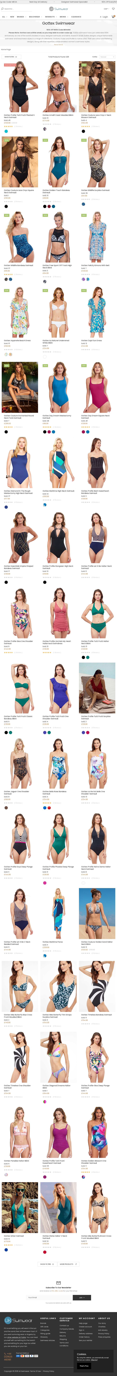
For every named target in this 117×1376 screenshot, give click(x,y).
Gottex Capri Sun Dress (91, 340)
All (3, 17)
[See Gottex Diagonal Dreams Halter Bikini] (58, 1057)
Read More (58, 44)
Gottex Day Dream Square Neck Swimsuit (95, 416)
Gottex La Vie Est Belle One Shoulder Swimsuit (93, 792)
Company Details (67, 1329)
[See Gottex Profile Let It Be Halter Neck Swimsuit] (97, 537)
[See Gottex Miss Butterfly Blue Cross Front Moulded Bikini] (20, 986)
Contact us (64, 1325)
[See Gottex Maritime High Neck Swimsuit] (58, 462)
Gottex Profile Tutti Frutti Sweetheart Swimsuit (53, 1161)
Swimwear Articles (47, 1340)
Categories (44, 1330)
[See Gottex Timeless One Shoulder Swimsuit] (20, 1057)
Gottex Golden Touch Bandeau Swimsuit (56, 191)
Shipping (63, 1339)
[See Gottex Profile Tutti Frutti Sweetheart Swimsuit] (58, 1132)
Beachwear (34, 17)
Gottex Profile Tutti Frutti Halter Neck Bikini (95, 642)
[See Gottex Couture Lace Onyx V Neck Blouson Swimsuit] (97, 86)
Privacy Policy (103, 1333)
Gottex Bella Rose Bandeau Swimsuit (54, 792)
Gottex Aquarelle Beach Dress (17, 340)
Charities (101, 1327)
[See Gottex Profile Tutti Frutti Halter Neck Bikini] (97, 612)
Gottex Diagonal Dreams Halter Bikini (56, 1086)
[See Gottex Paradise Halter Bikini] (20, 1132)
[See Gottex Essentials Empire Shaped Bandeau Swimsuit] (20, 537)
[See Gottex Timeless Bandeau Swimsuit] (97, 986)
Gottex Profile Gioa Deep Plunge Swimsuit (95, 1086)
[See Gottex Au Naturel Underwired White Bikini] (58, 312)
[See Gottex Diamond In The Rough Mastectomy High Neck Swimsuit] (20, 462)
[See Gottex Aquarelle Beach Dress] (20, 312)
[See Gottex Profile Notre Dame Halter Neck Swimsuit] (97, 838)
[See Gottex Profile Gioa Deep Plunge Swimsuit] (97, 1057)
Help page (83, 1323)
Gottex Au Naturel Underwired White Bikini (56, 341)
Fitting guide (45, 1333)
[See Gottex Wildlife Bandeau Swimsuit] (20, 237)
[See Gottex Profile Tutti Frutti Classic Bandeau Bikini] (20, 688)
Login (105, 16)
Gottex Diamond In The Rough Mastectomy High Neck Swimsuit (18, 492)
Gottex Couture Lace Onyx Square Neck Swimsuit (19, 191)
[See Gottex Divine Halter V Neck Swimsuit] (58, 1207)
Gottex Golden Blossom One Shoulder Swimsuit (93, 1161)
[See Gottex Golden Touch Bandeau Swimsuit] (58, 161)
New (12, 17)
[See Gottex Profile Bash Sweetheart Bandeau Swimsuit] (97, 462)
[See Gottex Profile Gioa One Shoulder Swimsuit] (20, 612)
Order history (84, 1337)
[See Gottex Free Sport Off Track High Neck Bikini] (58, 237)
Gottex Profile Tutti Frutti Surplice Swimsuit (95, 717)
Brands (20, 17)
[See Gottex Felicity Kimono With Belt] (97, 237)
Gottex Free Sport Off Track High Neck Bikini (57, 266)
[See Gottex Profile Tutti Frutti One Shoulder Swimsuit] (58, 688)
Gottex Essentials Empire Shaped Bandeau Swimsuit (18, 567)
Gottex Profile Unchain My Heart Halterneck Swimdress (57, 642)
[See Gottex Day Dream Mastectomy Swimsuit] (58, 387)
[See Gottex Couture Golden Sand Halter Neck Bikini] (97, 913)
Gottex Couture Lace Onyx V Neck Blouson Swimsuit (96, 116)
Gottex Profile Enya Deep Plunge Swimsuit (18, 867)
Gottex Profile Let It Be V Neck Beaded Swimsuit (17, 943)
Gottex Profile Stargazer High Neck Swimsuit (58, 567)
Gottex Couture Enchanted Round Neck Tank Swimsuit (19, 416)
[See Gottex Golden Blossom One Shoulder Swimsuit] (97, 1132)
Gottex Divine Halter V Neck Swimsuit (55, 1237)
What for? (94, 1360)
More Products (66, 1264)
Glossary (44, 1337)
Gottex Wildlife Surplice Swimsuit (95, 190)
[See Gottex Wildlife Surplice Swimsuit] (97, 161)
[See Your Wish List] (114, 9)
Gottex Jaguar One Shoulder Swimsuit (16, 792)
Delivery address (86, 1333)
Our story (102, 1323)
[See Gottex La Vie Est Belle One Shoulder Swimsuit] (97, 763)
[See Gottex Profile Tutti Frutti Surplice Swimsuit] (97, 688)
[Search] (1, 8)
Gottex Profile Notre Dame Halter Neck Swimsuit (96, 867)
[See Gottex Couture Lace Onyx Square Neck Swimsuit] (20, 161)
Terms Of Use (35, 1371)
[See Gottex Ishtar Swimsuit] (20, 1207)
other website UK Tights (16, 1337)
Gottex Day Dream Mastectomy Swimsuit (57, 416)
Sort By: (94, 57)
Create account (85, 1327)
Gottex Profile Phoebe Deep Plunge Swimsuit (58, 867)
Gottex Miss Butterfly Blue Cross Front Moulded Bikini (18, 1015)
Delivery (63, 1332)
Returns (63, 1336)
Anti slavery (103, 1330)
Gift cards (44, 1327)
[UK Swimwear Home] (59, 9)
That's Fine (84, 1366)
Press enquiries (104, 1337)
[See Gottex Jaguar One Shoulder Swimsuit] (20, 763)
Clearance (76, 17)
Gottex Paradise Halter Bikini (16, 1160)
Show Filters (9, 57)
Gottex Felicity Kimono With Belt (95, 265)
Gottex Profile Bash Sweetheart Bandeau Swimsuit (95, 492)
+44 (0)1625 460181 (8, 1356)
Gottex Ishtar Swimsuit (14, 1236)
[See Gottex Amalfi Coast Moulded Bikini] (58, 86)
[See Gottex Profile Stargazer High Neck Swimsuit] (58, 537)
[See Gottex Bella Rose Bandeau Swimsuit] (58, 763)
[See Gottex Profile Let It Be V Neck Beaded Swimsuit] (20, 913)
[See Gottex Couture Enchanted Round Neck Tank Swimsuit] (20, 387)
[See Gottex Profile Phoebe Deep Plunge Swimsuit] (58, 838)
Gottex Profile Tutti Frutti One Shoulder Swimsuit (56, 717)
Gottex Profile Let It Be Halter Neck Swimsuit (96, 567)
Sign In (81, 1330)
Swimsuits (50, 17)
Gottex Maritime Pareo (53, 942)
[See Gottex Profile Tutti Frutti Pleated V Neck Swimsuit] (20, 86)
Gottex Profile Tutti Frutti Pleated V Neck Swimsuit (19, 116)
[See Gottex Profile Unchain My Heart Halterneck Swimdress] (58, 612)
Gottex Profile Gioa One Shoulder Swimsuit (18, 642)
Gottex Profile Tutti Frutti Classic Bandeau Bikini (18, 717)
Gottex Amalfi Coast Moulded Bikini (58, 115)
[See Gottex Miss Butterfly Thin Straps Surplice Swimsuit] (58, 986)
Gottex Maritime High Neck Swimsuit (58, 491)
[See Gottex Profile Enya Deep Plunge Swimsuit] (20, 838)
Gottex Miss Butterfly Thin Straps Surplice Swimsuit (57, 1015)
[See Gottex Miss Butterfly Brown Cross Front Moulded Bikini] (97, 1207)
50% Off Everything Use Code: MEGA (74, 2)
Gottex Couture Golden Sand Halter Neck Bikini (97, 943)
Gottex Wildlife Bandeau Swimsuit (18, 265)
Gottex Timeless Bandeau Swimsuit (96, 1014)
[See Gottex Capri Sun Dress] (97, 312)
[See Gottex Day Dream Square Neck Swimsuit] (97, 387)
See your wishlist (85, 1340)
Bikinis (63, 17)
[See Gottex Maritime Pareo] (58, 913)
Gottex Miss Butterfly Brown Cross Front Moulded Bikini (96, 1237)
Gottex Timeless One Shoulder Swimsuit (17, 1086)
